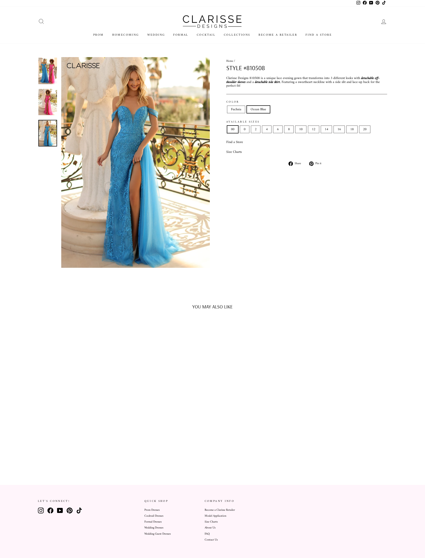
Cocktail (206, 35)
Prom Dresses (152, 510)
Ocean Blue (258, 109)
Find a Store (318, 35)
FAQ (207, 534)
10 (301, 129)
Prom (98, 35)
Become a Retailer (277, 35)
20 (364, 129)
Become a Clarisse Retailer (220, 510)
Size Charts (234, 152)
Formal (180, 35)
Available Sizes (242, 121)
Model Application (215, 516)
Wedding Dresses (153, 527)
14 (326, 129)
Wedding (156, 35)
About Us (210, 527)
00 (232, 129)
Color (232, 101)
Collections (237, 35)
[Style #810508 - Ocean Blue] (82, 455)
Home (229, 61)
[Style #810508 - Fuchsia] (76, 455)
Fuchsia (236, 109)
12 (313, 129)
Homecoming (125, 35)
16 (339, 129)
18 (352, 129)
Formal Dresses (153, 522)
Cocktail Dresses (153, 516)
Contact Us (211, 539)
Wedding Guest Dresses (157, 534)
